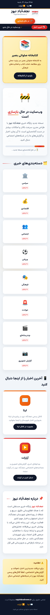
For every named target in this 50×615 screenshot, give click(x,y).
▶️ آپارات (22, 6)
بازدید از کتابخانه (25, 75)
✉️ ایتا (29, 6)
